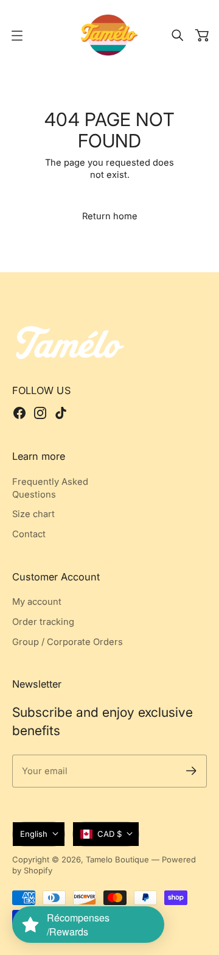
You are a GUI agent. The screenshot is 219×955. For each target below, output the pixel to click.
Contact (29, 534)
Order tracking (43, 621)
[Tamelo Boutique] (109, 35)
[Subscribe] (191, 771)
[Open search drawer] (177, 35)
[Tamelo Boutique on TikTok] (61, 413)
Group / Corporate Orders (67, 641)
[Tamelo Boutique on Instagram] (40, 413)
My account (36, 601)
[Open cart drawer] (202, 35)
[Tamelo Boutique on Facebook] (19, 413)
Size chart (33, 514)
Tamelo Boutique (117, 859)
